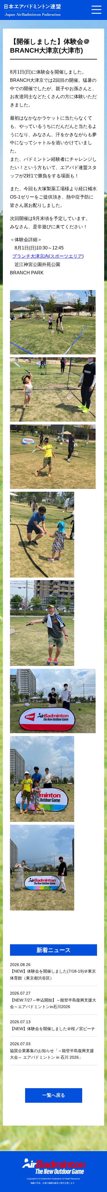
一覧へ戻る (53, 1095)
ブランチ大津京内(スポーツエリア (47, 256)
